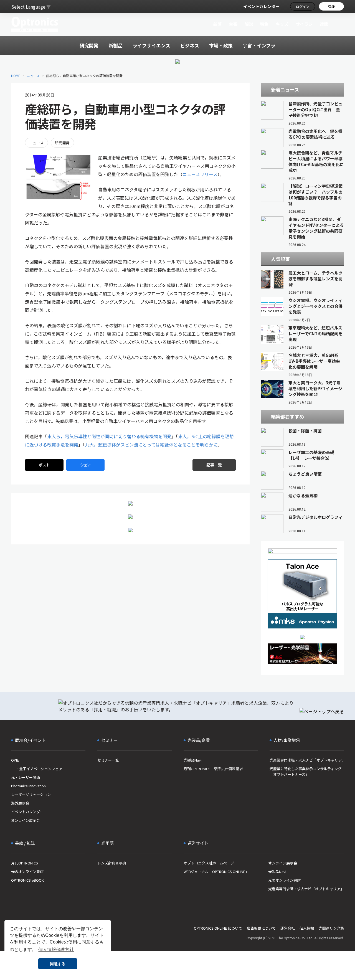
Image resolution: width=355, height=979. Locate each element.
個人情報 (307, 928)
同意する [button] (57, 964)
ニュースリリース (199, 174)
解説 (249, 24)
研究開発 (62, 142)
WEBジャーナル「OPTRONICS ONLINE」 (216, 871)
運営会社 (287, 928)
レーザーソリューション (31, 794)
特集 (264, 24)
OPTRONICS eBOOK (27, 880)
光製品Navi (193, 760)
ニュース (33, 75)
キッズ (282, 24)
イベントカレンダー (261, 6)
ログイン (302, 6)
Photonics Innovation (28, 785)
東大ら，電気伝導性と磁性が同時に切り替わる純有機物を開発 (109, 436)
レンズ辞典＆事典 (111, 863)
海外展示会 (20, 803)
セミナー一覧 (108, 760)
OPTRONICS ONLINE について (218, 928)
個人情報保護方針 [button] (56, 949)
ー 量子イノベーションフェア (36, 768)
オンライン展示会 (25, 820)
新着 (217, 24)
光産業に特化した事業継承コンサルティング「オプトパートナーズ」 (305, 771)
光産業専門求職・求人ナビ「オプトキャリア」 (307, 760)
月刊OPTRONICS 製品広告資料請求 (213, 768)
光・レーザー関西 (25, 777)
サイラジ (304, 24)
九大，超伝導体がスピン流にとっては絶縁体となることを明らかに (151, 444)
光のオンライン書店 (27, 871)
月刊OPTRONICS (24, 863)
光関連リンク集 (331, 928)
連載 (324, 24)
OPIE (15, 760)
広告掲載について (261, 928)
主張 (233, 24)
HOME (15, 75)
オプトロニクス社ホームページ (209, 863)
